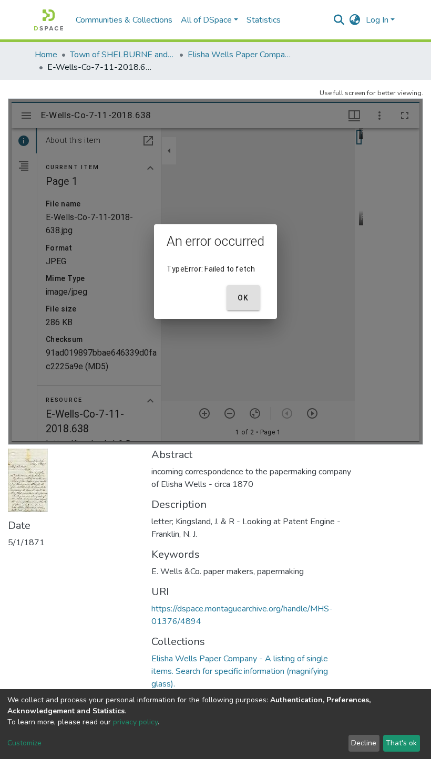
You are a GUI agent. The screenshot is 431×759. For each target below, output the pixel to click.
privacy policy (135, 722)
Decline (363, 743)
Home (46, 54)
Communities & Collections (124, 20)
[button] (355, 20)
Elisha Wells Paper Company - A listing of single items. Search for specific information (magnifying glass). (240, 54)
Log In (377, 20)
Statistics (264, 20)
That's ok (401, 743)
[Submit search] (339, 20)
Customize (24, 743)
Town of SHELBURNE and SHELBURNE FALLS (122, 54)
